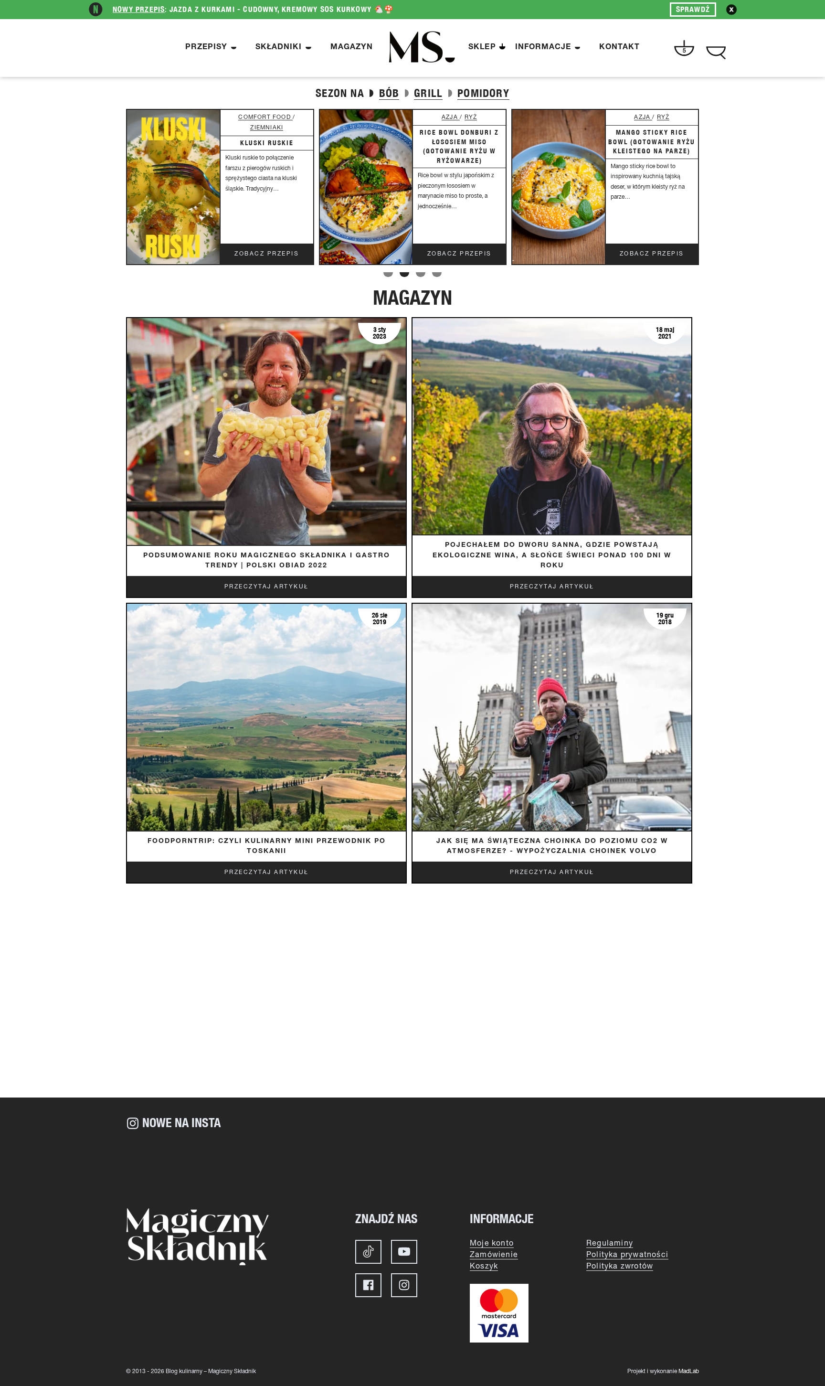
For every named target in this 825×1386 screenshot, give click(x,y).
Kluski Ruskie (267, 143)
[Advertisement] (412, 1016)
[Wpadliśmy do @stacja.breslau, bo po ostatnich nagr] (174, 1165)
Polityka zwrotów (619, 1266)
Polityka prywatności (627, 1255)
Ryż (471, 117)
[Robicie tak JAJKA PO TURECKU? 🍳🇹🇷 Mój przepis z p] (364, 1165)
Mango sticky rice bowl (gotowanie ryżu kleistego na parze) (651, 141)
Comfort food (265, 117)
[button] (388, 274)
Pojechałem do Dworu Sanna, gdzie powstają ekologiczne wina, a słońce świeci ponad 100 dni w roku (552, 555)
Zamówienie (494, 1255)
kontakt (619, 48)
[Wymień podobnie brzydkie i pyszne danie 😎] (460, 1165)
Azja (451, 117)
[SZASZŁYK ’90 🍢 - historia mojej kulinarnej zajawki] (651, 1165)
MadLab (688, 1371)
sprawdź (693, 9)
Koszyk (484, 1266)
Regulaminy (609, 1243)
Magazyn (351, 48)
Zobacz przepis (266, 253)
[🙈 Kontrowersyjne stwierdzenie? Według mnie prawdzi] (269, 1165)
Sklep (482, 48)
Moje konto (492, 1243)
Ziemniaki (266, 127)
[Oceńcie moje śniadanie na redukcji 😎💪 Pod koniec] (555, 1165)
